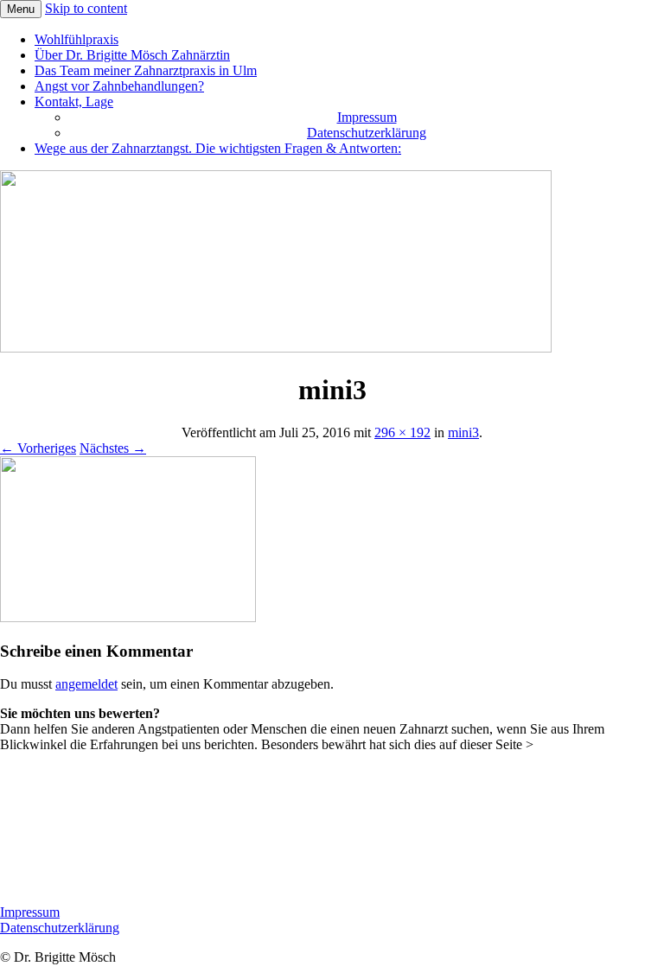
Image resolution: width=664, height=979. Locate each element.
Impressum (367, 117)
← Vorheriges (38, 448)
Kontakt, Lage (74, 101)
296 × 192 (402, 432)
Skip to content (86, 8)
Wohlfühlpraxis (76, 39)
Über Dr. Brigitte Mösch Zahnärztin (132, 55)
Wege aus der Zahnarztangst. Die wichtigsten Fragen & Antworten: (218, 148)
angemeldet (86, 684)
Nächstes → (113, 448)
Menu (21, 9)
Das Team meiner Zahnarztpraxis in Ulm (146, 70)
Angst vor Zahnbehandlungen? (119, 86)
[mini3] (128, 617)
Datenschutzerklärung (366, 132)
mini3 (463, 432)
